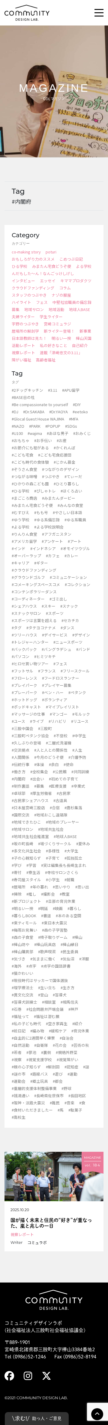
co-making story (26, 252)
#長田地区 (77, 1095)
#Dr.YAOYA (58, 412)
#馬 (61, 1110)
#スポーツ (55, 613)
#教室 (65, 894)
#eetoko (80, 412)
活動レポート (23, 345)
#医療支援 (58, 786)
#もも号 (41, 512)
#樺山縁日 (69, 944)
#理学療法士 (22, 987)
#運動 (72, 1074)
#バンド (83, 649)
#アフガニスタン (56, 534)
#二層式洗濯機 (58, 743)
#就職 (69, 879)
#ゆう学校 (20, 519)
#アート (74, 541)
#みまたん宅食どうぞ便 (32, 505)
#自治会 (67, 1038)
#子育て (53, 858)
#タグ (17, 627)
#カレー (71, 555)
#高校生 (19, 1117)
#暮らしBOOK (24, 915)
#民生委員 (69, 951)
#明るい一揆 (22, 908)
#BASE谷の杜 (23, 397)
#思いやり (61, 887)
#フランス (47, 671)
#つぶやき (51, 476)
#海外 (17, 966)
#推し (31, 894)
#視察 (17, 1059)
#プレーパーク (24, 692)
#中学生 (79, 735)
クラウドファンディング (33, 288)
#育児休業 (80, 1031)
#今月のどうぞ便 (49, 757)
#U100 (17, 433)
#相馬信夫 (69, 1002)
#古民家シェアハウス (30, 800)
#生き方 (67, 987)
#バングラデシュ (56, 649)
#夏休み (83, 843)
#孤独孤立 (73, 858)
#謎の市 (19, 1074)
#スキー (49, 606)
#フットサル (22, 671)
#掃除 (17, 894)
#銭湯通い (20, 1095)
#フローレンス (24, 678)
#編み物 (37, 1031)
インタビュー (23, 280)
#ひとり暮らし (66, 483)
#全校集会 (39, 771)
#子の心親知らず (26, 858)
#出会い (37, 779)
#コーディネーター (28, 599)
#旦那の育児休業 (60, 901)
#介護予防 (77, 757)
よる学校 (84, 266)
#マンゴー (59, 714)
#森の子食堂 (22, 937)
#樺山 (77, 937)
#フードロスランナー (60, 678)
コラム (65, 288)
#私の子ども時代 (26, 1023)
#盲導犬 (60, 995)
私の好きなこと (53, 345)
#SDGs (71, 426)
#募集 (39, 786)
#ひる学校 (20, 491)
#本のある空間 (68, 915)
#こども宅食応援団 (54, 455)
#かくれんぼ (64, 448)
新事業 (85, 331)
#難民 (55, 1103)
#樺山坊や (20, 944)
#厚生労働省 (41, 793)
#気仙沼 (67, 959)
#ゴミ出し (58, 599)
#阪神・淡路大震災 (28, 1103)
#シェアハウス (24, 606)
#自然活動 (20, 1045)
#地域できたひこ (26, 822)
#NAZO (18, 426)
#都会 (58, 1081)
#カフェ (53, 555)
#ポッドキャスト (26, 707)
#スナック (69, 606)
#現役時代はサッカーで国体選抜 (40, 980)
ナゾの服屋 (61, 295)
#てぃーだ (73, 476)
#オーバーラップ (26, 555)
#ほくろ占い (71, 491)
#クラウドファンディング (34, 570)
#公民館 (60, 771)
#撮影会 (48, 894)
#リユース (79, 721)
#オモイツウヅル (75, 548)
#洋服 (84, 959)
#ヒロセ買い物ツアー (30, 663)
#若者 (17, 1052)
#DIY (77, 404)
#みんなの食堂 (70, 505)
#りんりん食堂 (24, 534)
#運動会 (19, 1081)
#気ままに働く (43, 959)
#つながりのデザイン (60, 469)
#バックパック (24, 649)
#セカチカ (70, 620)
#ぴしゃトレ (45, 491)
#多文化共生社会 (26, 851)
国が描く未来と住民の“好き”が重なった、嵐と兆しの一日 (51, 1223)
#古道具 (60, 800)
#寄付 (17, 872)
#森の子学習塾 (55, 930)
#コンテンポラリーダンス (34, 591)
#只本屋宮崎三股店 (28, 807)
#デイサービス (55, 635)
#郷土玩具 (39, 1081)
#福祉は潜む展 (46, 1016)
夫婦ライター (23, 316)
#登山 (43, 995)
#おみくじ (82, 433)
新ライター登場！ (59, 331)
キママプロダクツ (76, 280)
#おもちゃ (20, 440)
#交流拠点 (20, 750)
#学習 (31, 865)
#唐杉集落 (73, 807)
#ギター (41, 563)
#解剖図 (53, 1067)
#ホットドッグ (24, 699)
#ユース (18, 721)
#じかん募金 (64, 462)
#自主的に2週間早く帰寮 (33, 1038)
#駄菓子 (75, 1110)
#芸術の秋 (80, 1045)
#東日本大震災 (54, 923)
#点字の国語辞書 (55, 966)
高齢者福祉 (46, 360)
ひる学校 (19, 266)
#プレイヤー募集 (56, 685)
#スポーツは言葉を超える (34, 620)
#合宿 (55, 807)
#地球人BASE (65, 836)
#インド (19, 548)
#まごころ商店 (24, 498)
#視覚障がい (67, 1059)
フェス (42, 302)
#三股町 (45, 728)
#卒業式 (78, 786)
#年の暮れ (39, 887)
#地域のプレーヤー (62, 822)
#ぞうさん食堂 (24, 469)
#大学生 (71, 851)
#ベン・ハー (53, 692)
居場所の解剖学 (25, 331)
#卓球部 (19, 793)
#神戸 (73, 1009)
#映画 (58, 908)
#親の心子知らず (26, 1067)
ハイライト (21, 302)
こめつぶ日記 (71, 259)
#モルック (81, 714)
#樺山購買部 (22, 951)
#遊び (58, 1074)
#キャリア (20, 563)
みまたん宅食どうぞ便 (51, 266)
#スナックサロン (26, 613)
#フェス (60, 663)
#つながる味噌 (24, 476)
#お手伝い (43, 440)
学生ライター (51, 316)
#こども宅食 (22, 455)
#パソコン (20, 656)
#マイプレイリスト (62, 707)
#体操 (39, 764)
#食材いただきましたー (32, 1110)
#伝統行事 (20, 764)
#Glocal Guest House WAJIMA (38, 419)
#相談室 (49, 1002)
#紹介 (77, 1023)
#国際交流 (20, 815)
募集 (16, 309)
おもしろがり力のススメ (33, 259)
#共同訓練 (80, 771)
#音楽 (69, 1103)
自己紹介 (80, 345)
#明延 (43, 908)
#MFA (73, 419)
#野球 (66, 1088)
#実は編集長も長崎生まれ (63, 865)
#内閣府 (19, 779)
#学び (17, 865)
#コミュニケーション (68, 577)
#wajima (35, 433)
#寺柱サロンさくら (61, 872)
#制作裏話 (20, 786)
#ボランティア (54, 699)
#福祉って (20, 1016)
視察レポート (23, 352)
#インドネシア (43, 548)
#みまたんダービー (58, 498)
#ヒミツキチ (45, 656)
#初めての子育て (63, 779)
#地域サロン (22, 829)
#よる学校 (20, 527)
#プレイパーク (24, 685)
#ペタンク (77, 692)
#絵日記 (19, 1031)
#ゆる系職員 (75, 519)
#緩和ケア (58, 1031)
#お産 (62, 440)
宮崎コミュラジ (57, 324)
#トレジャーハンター (30, 642)
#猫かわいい (22, 973)
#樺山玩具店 (45, 944)
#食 (82, 1103)
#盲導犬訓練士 (24, 1002)
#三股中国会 (22, 728)
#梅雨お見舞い (24, 930)
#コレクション (77, 584)
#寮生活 (33, 872)
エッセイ (48, 280)
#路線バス (39, 1074)
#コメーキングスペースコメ (36, 584)
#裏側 (46, 1052)
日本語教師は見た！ (29, 338)
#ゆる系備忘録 (47, 519)
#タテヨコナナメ (41, 627)
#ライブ (37, 721)
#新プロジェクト (26, 901)
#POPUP (52, 426)
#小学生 (53, 879)
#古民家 (63, 793)
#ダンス (67, 627)
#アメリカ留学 (24, 541)
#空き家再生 (57, 1023)
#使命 (69, 764)
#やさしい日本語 (67, 512)
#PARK (34, 426)
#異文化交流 (22, 995)
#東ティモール (24, 923)
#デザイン (81, 635)
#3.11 (52, 390)
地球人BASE (79, 309)
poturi (51, 252)
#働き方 (19, 771)
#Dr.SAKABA (33, 412)
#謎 (86, 1067)
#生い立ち (47, 987)
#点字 (31, 966)
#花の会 (60, 1045)
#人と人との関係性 (51, 750)
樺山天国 (84, 338)
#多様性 (53, 851)
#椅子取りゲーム (53, 937)
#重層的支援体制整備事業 (34, 1088)
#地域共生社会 (51, 829)
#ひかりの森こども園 (30, 483)
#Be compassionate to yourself (40, 404)
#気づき (19, 959)
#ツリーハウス (24, 635)
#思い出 (82, 887)
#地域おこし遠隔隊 (51, 815)
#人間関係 (20, 757)
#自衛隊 (41, 1045)
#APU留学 (71, 390)
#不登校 (61, 735)
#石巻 (17, 1009)
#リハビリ (57, 721)
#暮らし (74, 908)
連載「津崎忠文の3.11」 (61, 352)
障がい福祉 (21, 360)
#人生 (77, 750)
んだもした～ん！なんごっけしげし (43, 273)
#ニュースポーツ (67, 642)
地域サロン (34, 309)
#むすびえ (20, 512)
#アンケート (52, 541)
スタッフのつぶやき (29, 295)
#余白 (54, 764)
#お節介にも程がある (30, 448)
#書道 (46, 915)
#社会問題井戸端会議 (45, 1009)
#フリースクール (75, 671)
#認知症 (71, 1067)
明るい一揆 (61, 338)
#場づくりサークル (54, 843)
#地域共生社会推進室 (30, 836)
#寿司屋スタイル (26, 879)
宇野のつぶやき (25, 324)
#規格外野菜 (66, 1052)
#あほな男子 (57, 433)
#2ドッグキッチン (27, 390)
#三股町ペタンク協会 (30, 735)
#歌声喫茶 (47, 951)
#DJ (15, 412)
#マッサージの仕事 (28, 714)
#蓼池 (31, 1052)
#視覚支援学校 (39, 1059)
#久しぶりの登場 (26, 743)
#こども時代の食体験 (30, 462)
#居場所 (19, 887)
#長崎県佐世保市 (49, 1095)
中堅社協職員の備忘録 (72, 302)
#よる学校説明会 (49, 527)
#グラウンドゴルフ (28, 577)
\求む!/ (37, 1418)
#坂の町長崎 (22, 843)
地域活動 (56, 309)
